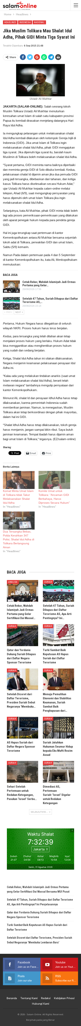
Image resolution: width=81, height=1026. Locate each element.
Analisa (12, 582)
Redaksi (46, 998)
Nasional (39, 22)
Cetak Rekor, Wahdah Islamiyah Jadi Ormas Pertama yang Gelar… (48, 283)
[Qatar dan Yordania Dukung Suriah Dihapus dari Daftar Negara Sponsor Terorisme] (22, 635)
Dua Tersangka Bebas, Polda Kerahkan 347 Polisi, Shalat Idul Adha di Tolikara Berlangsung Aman (18, 539)
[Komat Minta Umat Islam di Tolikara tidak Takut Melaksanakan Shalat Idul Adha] (19, 480)
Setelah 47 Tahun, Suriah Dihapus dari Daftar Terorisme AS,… (50, 300)
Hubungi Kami (40, 1003)
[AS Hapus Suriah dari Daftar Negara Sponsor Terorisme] (22, 728)
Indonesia (25, 22)
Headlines (10, 22)
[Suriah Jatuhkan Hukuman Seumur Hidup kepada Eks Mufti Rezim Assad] (58, 728)
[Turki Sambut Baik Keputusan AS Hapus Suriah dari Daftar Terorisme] (58, 635)
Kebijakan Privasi (64, 998)
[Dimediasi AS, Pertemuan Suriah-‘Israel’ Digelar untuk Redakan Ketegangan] (58, 772)
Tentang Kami (29, 998)
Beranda (12, 998)
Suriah (48, 582)
